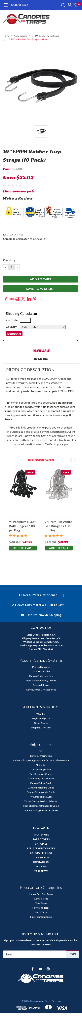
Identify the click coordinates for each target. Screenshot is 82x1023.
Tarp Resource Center (41, 773)
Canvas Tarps (41, 898)
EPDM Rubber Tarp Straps (45, 36)
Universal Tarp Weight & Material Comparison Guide (41, 760)
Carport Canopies (41, 671)
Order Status (41, 723)
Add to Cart (23, 548)
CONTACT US (41, 861)
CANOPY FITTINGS (41, 852)
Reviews (41, 359)
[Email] (12, 299)
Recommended (41, 460)
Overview (41, 350)
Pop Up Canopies (41, 666)
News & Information (41, 755)
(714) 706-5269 (19, 4)
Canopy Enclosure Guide (41, 787)
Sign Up (46, 718)
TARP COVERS (41, 839)
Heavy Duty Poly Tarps (41, 894)
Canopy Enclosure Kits (41, 675)
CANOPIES (41, 843)
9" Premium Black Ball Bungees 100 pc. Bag (22, 526)
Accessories (20, 36)
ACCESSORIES (41, 857)
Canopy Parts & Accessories (41, 689)
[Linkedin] (29, 299)
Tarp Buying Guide (41, 769)
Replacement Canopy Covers (41, 680)
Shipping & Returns (41, 727)
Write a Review (18, 198)
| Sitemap (56, 1000)
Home (6, 36)
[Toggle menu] (5, 7)
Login (35, 718)
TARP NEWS (41, 870)
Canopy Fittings (41, 685)
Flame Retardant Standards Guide (41, 805)
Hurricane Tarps (41, 907)
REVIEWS (41, 866)
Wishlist (41, 713)
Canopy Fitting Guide (41, 783)
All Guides (41, 764)
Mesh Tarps (41, 912)
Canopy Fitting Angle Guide (41, 792)
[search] (62, 5)
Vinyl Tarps (41, 903)
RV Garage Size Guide (41, 796)
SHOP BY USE (41, 834)
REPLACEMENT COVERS (41, 848)
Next (74, 460)
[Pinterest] (35, 299)
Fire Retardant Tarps (41, 916)
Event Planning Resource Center (41, 810)
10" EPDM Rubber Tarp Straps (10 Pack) (28, 39)
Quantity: (9, 260)
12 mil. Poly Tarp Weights (41, 778)
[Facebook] (6, 299)
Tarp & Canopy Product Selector (41, 801)
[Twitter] (23, 299)
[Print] (17, 299)
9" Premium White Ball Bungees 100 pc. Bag (58, 526)
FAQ (41, 751)
